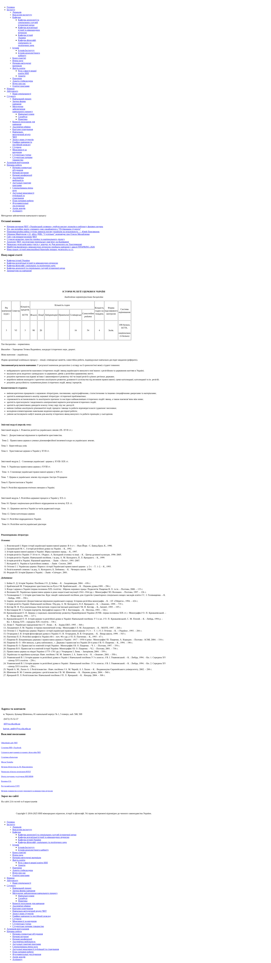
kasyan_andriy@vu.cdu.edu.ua (17, 728)
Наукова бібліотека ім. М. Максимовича (17, 766)
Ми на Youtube (7, 762)
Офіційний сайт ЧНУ (9, 742)
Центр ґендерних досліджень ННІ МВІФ (17, 776)
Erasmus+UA (6, 781)
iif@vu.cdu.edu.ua (12, 724)
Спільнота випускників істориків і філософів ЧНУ (21, 752)
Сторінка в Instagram (9, 757)
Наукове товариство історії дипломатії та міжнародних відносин (27, 790)
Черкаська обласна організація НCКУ (16, 771)
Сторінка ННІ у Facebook (11, 747)
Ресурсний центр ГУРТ (10, 786)
